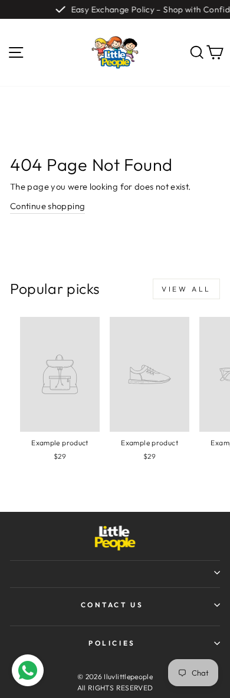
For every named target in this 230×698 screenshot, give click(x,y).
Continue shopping (47, 205)
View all (186, 289)
